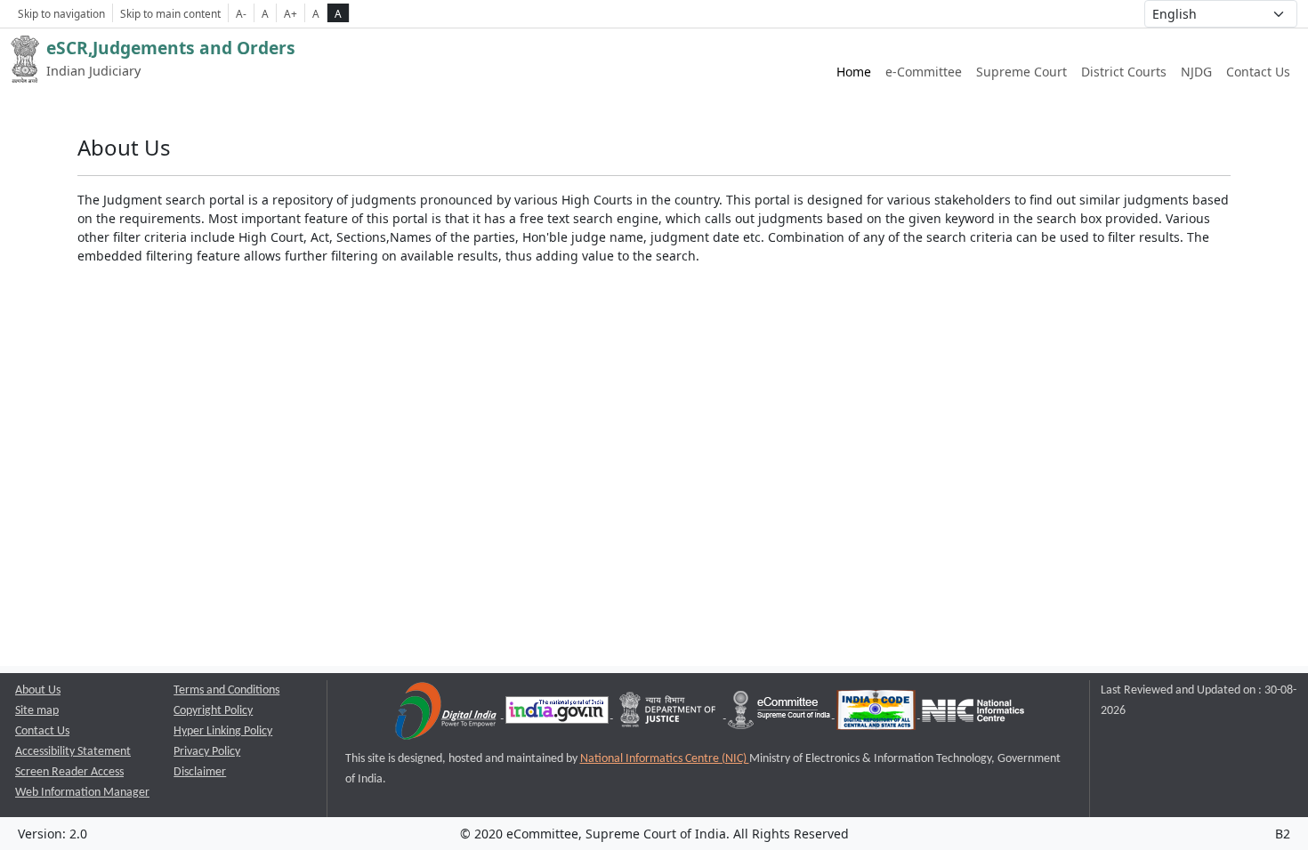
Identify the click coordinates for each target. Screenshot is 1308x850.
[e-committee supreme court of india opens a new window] (780, 714)
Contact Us (1258, 71)
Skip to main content (170, 13)
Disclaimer (200, 772)
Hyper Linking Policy (223, 731)
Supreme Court (1021, 71)
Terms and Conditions (226, 690)
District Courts (1124, 71)
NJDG (1196, 71)
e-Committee (923, 71)
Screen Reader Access (69, 772)
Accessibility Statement (73, 752)
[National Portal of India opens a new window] (558, 714)
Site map (37, 711)
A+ (290, 13)
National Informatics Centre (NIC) (664, 759)
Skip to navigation (61, 13)
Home (853, 71)
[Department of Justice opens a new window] (669, 714)
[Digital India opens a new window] (447, 714)
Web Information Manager (82, 792)
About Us (38, 690)
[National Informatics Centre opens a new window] (973, 714)
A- (241, 13)
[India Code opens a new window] (877, 714)
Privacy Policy (207, 752)
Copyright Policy (213, 711)
